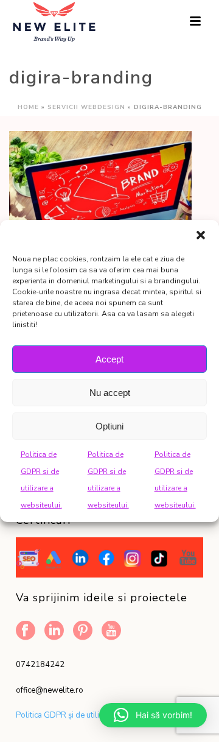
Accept (109, 358)
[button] (201, 235)
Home (28, 107)
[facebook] (25, 631)
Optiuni (109, 425)
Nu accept (109, 392)
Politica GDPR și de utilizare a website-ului (92, 715)
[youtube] (111, 631)
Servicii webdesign (86, 107)
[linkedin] (54, 631)
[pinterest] (82, 631)
